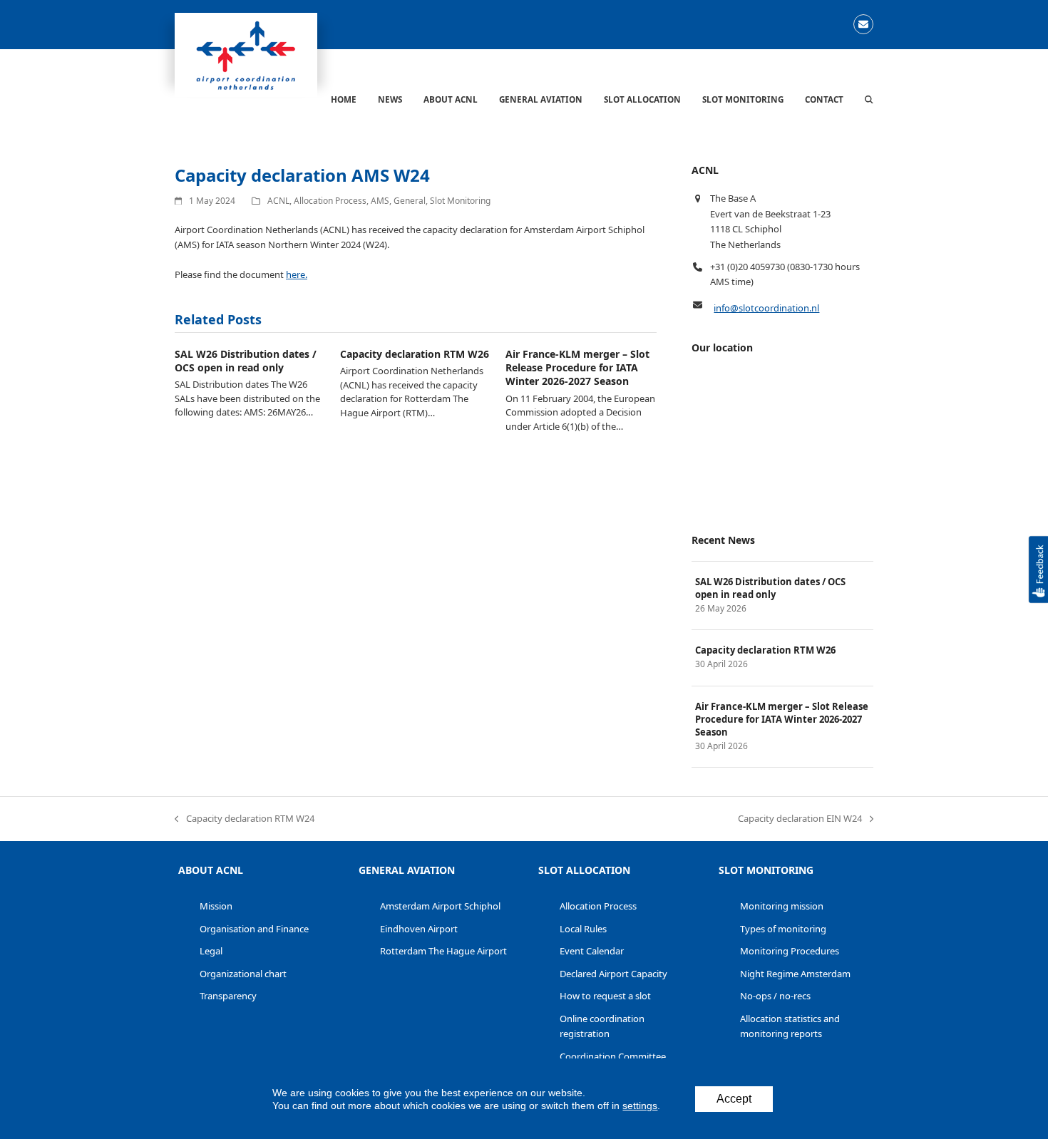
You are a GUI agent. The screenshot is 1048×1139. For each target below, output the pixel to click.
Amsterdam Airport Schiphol (440, 906)
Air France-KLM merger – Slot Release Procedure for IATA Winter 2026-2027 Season (577, 367)
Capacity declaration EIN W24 (800, 819)
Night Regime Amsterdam (795, 973)
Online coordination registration (602, 1026)
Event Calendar (592, 950)
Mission (216, 906)
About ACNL (210, 870)
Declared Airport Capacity (613, 973)
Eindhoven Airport (419, 928)
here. (296, 274)
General (410, 201)
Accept (733, 1099)
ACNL (278, 201)
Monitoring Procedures (789, 950)
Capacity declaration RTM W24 (244, 819)
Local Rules (583, 928)
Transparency (228, 995)
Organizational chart (243, 973)
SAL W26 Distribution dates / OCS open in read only (246, 360)
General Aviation (407, 870)
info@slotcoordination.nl (766, 308)
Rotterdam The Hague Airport (443, 950)
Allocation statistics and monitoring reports (790, 1026)
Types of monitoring (783, 928)
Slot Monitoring (460, 201)
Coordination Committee (613, 1056)
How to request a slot (605, 995)
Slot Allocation (584, 870)
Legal (211, 950)
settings (639, 1105)
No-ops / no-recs (775, 995)
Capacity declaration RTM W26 (414, 354)
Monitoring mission (781, 906)
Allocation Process (330, 201)
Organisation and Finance (254, 928)
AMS (380, 201)
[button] (869, 99)
